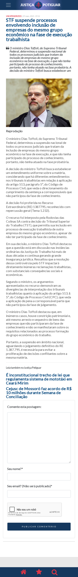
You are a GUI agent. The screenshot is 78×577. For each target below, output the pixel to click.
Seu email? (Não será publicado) (29, 486)
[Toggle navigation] (8, 5)
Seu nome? (15, 469)
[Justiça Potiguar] (23, 572)
